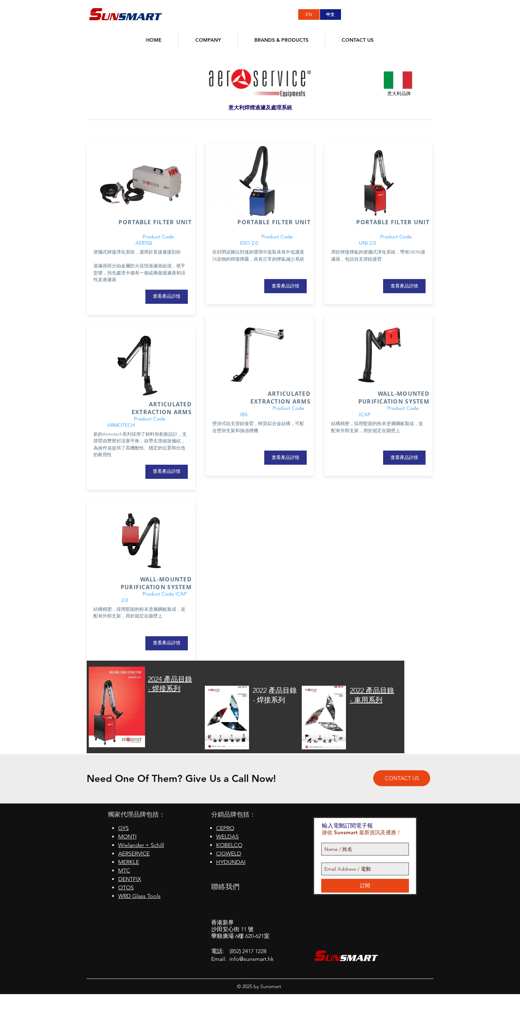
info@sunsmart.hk (251, 959)
